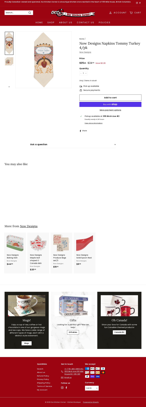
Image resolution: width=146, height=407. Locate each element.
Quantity (84, 68)
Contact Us (85, 22)
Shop (50, 22)
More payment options (110, 110)
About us (41, 372)
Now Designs (85, 52)
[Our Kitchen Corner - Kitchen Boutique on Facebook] (66, 387)
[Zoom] (44, 60)
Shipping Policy (43, 383)
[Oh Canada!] (119, 305)
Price (82, 58)
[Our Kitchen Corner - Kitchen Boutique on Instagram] (62, 387)
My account (42, 390)
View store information (93, 123)
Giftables (73, 332)
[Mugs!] (26, 305)
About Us (65, 22)
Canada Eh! (119, 332)
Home (39, 22)
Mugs (26, 343)
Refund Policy (43, 376)
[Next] (9, 86)
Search (40, 369)
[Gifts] (73, 305)
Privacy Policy (43, 379)
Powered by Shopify (91, 402)
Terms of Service (44, 386)
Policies (104, 22)
